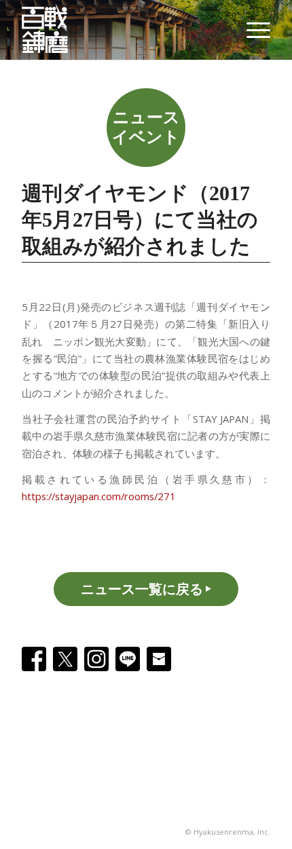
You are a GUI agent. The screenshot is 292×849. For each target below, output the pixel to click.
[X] (65, 659)
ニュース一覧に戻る (142, 589)
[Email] (159, 659)
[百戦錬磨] (51, 30)
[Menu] (251, 30)
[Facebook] (34, 659)
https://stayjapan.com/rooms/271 (99, 496)
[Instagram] (96, 659)
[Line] (127, 659)
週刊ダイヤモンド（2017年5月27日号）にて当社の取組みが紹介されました (140, 219)
